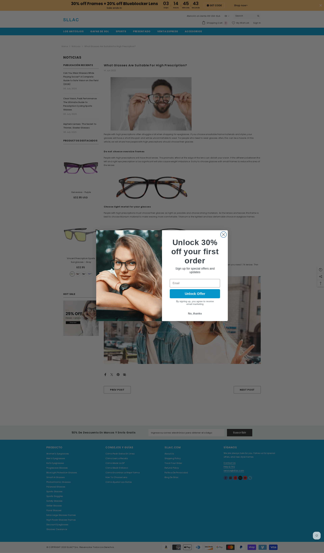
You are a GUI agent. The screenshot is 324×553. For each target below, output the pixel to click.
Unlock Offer (195, 294)
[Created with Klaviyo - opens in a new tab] (162, 322)
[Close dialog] (223, 235)
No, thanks (195, 313)
